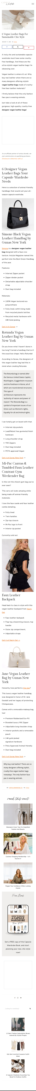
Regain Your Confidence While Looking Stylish (18, 887)
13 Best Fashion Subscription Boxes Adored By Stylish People (18, 1034)
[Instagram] (18, 998)
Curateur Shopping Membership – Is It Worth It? (18, 858)
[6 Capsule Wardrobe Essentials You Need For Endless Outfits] (18, 1066)
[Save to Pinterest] (29, 48)
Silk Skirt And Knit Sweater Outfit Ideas (18, 1055)
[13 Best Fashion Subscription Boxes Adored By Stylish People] (18, 1025)
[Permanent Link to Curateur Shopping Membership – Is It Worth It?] (18, 854)
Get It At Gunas (8, 327)
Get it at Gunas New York (12, 458)
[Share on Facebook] (7, 47)
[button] (33, 3)
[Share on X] (18, 47)
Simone (5, 248)
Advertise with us (17, 159)
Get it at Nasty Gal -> (11, 640)
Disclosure (5, 159)
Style (15, 41)
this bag (26, 688)
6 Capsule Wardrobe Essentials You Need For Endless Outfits (18, 1076)
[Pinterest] (15, 998)
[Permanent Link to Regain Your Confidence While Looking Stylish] (18, 883)
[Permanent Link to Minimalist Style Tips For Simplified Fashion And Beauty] (18, 824)
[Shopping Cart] (20, 998)
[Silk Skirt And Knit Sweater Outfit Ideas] (18, 1046)
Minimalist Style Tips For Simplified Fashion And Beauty (18, 828)
